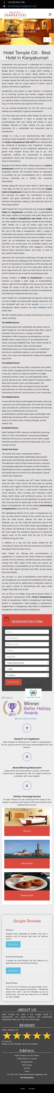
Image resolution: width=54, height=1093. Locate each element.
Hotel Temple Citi (22, 1055)
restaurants (44, 304)
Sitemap (32, 1088)
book (16, 577)
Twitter (36, 1055)
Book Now (13, 682)
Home (22, 1088)
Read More (13, 944)
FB (32, 1055)
